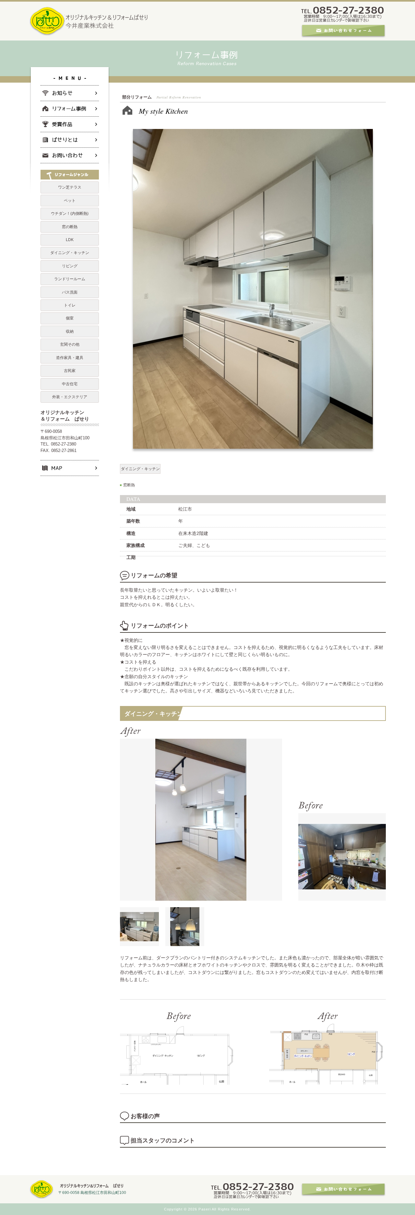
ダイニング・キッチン (140, 469)
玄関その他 (69, 344)
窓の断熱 (69, 227)
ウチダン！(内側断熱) (70, 213)
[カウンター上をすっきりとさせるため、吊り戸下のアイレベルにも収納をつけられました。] (139, 942)
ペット (70, 200)
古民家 (70, 370)
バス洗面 (69, 292)
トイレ (70, 305)
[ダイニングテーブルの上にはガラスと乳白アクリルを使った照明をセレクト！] (184, 942)
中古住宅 (69, 384)
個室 (70, 318)
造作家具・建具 (69, 357)
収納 (70, 331)
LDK (70, 239)
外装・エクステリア (69, 397)
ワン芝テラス (69, 187)
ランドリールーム (69, 279)
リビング (69, 266)
